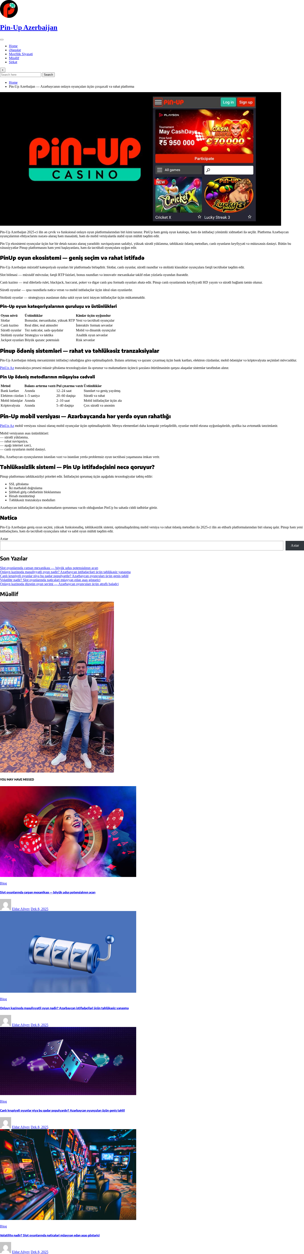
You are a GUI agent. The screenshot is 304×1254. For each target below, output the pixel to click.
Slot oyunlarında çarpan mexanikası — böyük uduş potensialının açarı (49, 568)
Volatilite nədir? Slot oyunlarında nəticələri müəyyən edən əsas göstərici (50, 580)
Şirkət (13, 62)
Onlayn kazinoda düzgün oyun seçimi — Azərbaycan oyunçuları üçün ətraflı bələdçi (59, 584)
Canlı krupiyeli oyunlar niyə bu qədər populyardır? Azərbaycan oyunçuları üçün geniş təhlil (64, 576)
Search (48, 74)
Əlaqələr (15, 50)
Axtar (4, 539)
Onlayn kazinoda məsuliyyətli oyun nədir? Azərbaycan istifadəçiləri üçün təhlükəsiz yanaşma (65, 572)
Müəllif (14, 58)
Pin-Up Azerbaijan (28, 27)
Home (13, 46)
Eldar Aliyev (21, 909)
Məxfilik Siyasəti (21, 54)
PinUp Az (7, 368)
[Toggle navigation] (2, 39)
